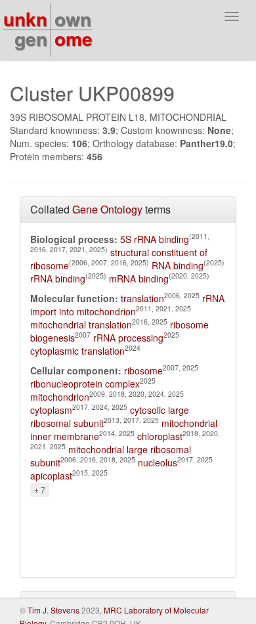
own (72, 18)
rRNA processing (128, 337)
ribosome (143, 370)
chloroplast (159, 436)
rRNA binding (57, 278)
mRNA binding (139, 278)
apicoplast (51, 475)
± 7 (39, 489)
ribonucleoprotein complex (85, 383)
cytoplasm (51, 409)
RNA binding (177, 265)
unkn (25, 18)
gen (30, 38)
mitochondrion (59, 396)
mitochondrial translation (81, 324)
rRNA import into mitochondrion (127, 305)
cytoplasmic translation (77, 350)
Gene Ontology (107, 209)
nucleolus (157, 462)
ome (73, 38)
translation (142, 298)
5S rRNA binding (154, 239)
